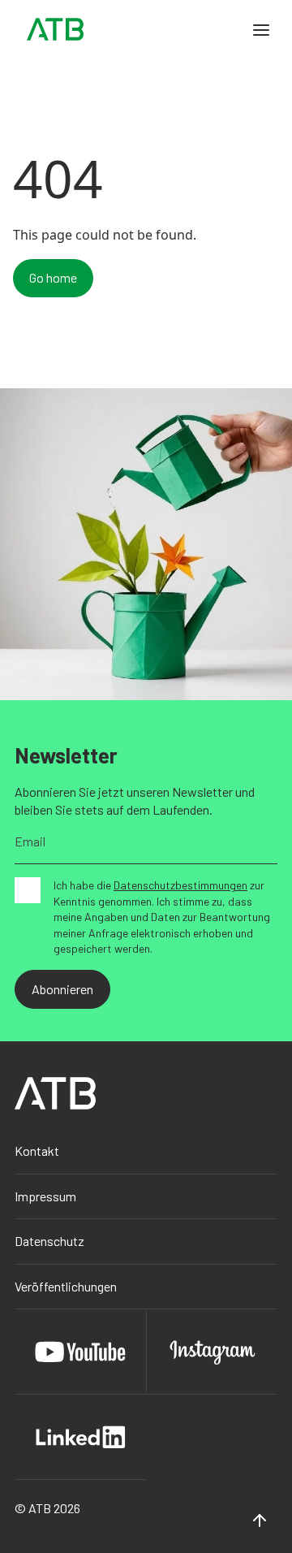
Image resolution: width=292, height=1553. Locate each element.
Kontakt (37, 1150)
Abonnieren (62, 989)
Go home (53, 277)
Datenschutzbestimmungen (180, 885)
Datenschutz (49, 1240)
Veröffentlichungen (66, 1286)
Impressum (45, 1196)
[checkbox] (28, 890)
